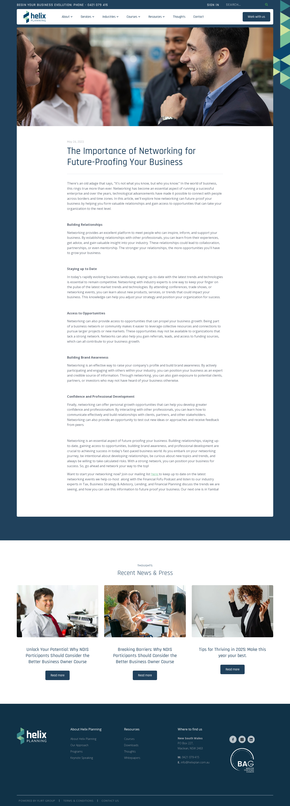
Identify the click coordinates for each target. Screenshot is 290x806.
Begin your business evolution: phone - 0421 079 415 (62, 5)
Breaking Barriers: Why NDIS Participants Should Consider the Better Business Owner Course (145, 655)
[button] (67, 17)
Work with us (256, 17)
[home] (35, 17)
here (155, 474)
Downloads (131, 745)
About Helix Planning (83, 739)
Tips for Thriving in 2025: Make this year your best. (232, 653)
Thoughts (179, 17)
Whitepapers (132, 758)
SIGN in (213, 5)
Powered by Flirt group (37, 800)
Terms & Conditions (78, 800)
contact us (110, 800)
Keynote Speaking (81, 758)
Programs (76, 751)
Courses (129, 739)
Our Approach (79, 745)
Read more (58, 675)
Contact (198, 17)
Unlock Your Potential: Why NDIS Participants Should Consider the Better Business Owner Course (57, 655)
